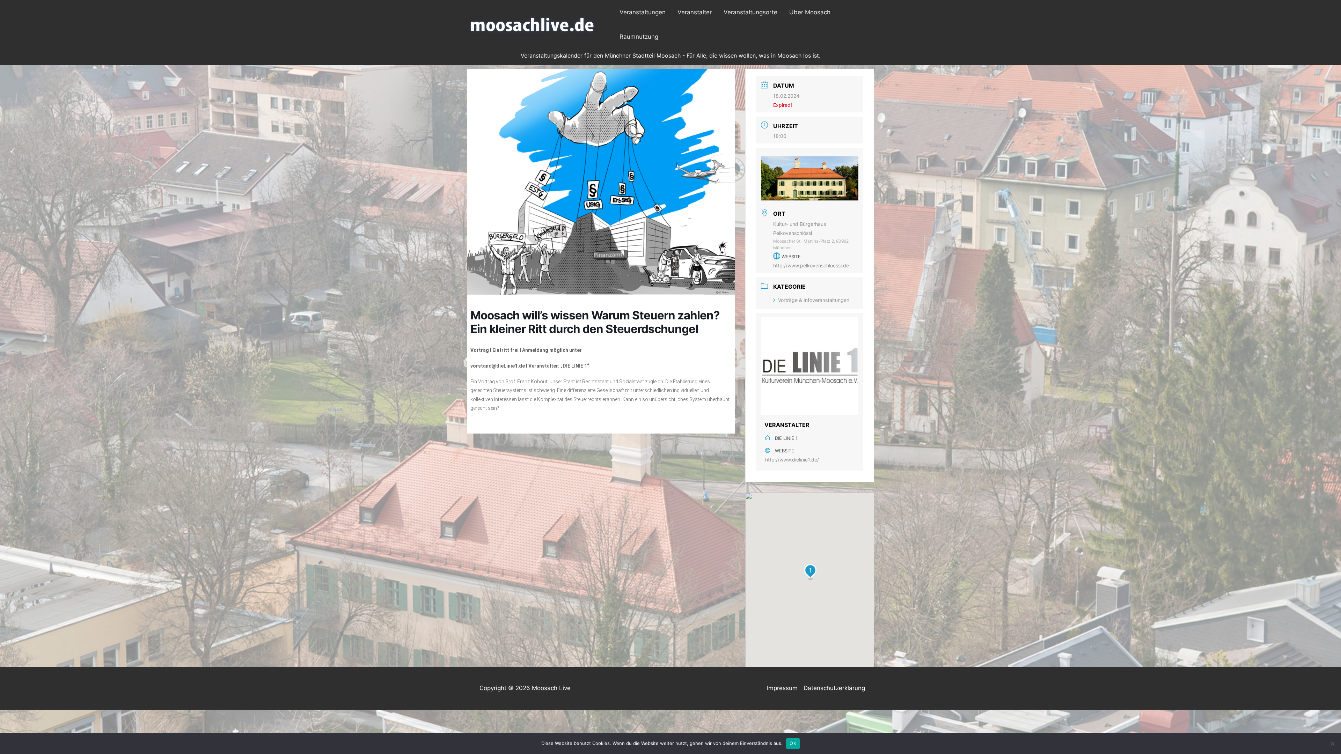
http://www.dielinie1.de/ (792, 460)
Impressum (782, 688)
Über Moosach (809, 12)
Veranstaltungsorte (750, 12)
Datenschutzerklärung (834, 688)
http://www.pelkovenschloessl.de (811, 265)
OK (793, 743)
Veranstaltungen (643, 12)
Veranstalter (694, 12)
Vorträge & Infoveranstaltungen (813, 300)
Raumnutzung (639, 36)
